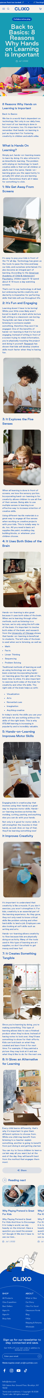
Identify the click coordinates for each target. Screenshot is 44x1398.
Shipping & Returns (34, 1323)
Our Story (30, 1302)
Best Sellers (7, 1306)
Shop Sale (6, 1319)
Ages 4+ (6, 1310)
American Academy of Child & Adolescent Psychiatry (20, 276)
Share (24, 1170)
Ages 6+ (6, 1314)
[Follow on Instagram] (11, 1370)
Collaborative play (22, 19)
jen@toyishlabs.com (29, 1363)
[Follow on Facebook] (4, 1370)
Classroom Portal (33, 1310)
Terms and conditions (11, 1392)
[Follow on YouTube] (18, 1370)
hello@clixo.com (9, 1382)
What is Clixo (31, 1298)
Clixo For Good (32, 1306)
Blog (27, 1314)
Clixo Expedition (9, 1302)
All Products (7, 1298)
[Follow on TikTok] (25, 1370)
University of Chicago (23, 633)
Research (28, 344)
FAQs (28, 1319)
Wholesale (30, 1327)
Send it (39, 1356)
